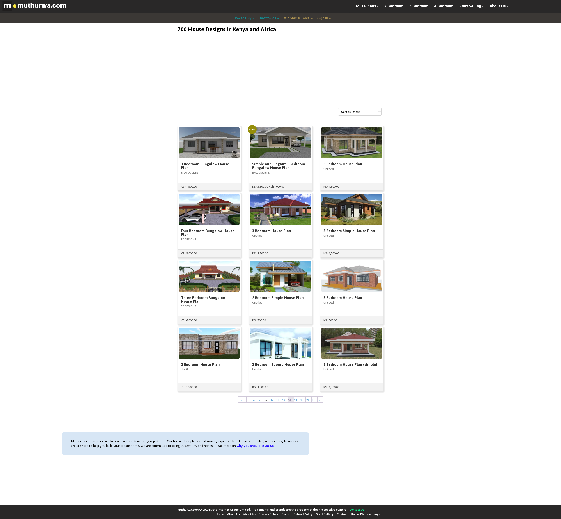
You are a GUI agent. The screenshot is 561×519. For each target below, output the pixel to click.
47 (313, 400)
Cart (298, 18)
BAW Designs (190, 172)
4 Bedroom (443, 6)
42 (283, 400)
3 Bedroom (418, 6)
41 (277, 400)
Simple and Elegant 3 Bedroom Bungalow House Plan (278, 166)
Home (220, 514)
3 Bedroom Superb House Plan (278, 364)
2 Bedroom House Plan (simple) (350, 364)
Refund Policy (303, 514)
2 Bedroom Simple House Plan (278, 297)
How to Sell (267, 18)
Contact (342, 514)
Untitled (328, 169)
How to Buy (242, 18)
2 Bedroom (393, 6)
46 (307, 400)
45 (301, 400)
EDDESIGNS (188, 239)
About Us (498, 6)
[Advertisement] (280, 75)
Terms (285, 514)
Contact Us (356, 510)
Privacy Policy (268, 514)
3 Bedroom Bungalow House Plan (205, 166)
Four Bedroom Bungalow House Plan (207, 233)
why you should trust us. (256, 446)
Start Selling (470, 6)
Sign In (322, 18)
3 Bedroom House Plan (342, 164)
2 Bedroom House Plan (200, 364)
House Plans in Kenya (365, 514)
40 (271, 400)
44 (295, 400)
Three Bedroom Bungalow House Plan (203, 299)
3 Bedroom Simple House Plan (349, 231)
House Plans (365, 6)
